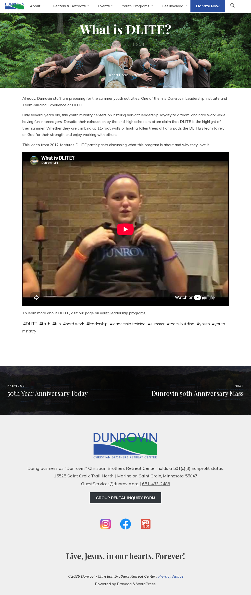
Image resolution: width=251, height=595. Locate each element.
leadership (98, 323)
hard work (75, 323)
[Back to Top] (232, 576)
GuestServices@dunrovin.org (109, 483)
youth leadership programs (123, 313)
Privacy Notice (170, 576)
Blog (124, 16)
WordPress (146, 584)
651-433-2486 (156, 483)
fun (58, 323)
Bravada (124, 584)
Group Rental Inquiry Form (125, 497)
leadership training (129, 323)
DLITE (31, 323)
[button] (232, 6)
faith (46, 323)
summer (157, 323)
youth (204, 323)
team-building (181, 323)
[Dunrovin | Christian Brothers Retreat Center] (15, 6)
